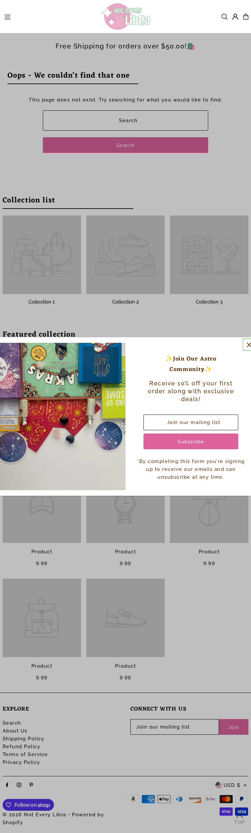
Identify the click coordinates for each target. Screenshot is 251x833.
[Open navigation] (49, 16)
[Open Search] (224, 17)
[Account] (235, 17)
